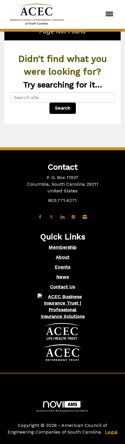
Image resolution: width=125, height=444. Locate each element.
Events (62, 267)
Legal (111, 432)
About (62, 257)
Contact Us (62, 286)
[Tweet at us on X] (51, 217)
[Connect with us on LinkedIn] (62, 217)
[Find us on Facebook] (40, 217)
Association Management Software (62, 410)
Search (62, 108)
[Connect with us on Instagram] (73, 217)
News (62, 277)
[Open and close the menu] (94, 14)
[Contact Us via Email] (85, 217)
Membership (63, 247)
